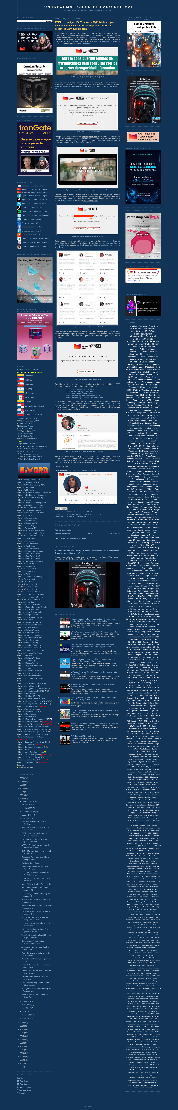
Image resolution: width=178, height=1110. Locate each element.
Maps (148, 784)
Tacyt (141, 487)
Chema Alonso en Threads (31, 208)
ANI (134, 937)
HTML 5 (156, 782)
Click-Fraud (155, 713)
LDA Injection (156, 986)
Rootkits (138, 688)
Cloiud (144, 952)
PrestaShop (146, 789)
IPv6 (150, 420)
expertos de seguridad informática (105, 41)
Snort (144, 1026)
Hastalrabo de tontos (151, 614)
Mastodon (129, 688)
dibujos (157, 510)
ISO (131, 978)
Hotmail (157, 568)
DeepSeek (135, 535)
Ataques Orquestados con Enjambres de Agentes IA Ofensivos (95, 723)
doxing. (152, 1049)
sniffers (130, 589)
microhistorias (152, 469)
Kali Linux (155, 497)
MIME (133, 993)
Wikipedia (149, 767)
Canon (134, 881)
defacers (148, 868)
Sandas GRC (155, 789)
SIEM (135, 1019)
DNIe (156, 611)
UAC (132, 489)
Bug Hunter (30, 480)
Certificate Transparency (135, 835)
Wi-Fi (140, 721)
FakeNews (146, 512)
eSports (147, 871)
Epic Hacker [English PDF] (35, 683)
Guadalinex (155, 970)
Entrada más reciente (63, 534)
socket (137, 1085)
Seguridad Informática (79, 517)
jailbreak (155, 446)
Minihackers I (31, 490)
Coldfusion (151, 805)
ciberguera (139, 868)
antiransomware (91, 514)
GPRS (155, 443)
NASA (138, 1003)
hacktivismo (154, 538)
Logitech (139, 991)
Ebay (128, 884)
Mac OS (144, 993)
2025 (22, 782)
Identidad (147, 354)
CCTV (144, 833)
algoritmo (150, 645)
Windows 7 (130, 413)
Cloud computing (153, 425)
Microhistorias (30, 714)
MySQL (155, 448)
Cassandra (154, 950)
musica (149, 874)
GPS (135, 446)
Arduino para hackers (34, 449)
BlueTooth (156, 474)
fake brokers (145, 925)
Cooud (133, 955)
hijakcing (145, 1064)
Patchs (152, 787)
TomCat (149, 912)
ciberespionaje (136, 428)
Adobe (136, 680)
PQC (151, 624)
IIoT (158, 975)
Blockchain (133, 392)
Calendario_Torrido (135, 548)
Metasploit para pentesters (38, 719)
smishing (131, 1085)
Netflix (139, 624)
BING (156, 420)
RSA (158, 586)
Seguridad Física (136, 423)
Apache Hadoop (145, 749)
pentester (155, 527)
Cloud (137, 464)
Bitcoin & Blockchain (33, 645)
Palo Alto (147, 851)
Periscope (154, 1011)
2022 (22, 792)
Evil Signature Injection (144, 960)
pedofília (147, 1072)
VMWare (153, 861)
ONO (157, 1003)
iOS (139, 372)
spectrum (144, 1085)
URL (140, 1034)
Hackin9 (134, 810)
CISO (130, 604)
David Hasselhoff (147, 639)
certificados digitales (140, 619)
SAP (127, 856)
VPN (148, 535)
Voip (153, 535)
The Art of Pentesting (33, 510)
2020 (22, 798)
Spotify (141, 573)
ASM (135, 695)
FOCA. (135, 963)
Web (149, 1037)
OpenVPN (145, 787)
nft (129, 522)
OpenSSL (146, 672)
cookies (143, 708)
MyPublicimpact (23, 1084)
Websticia (141, 645)
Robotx (157, 1016)
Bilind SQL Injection (141, 947)
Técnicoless (133, 482)
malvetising (153, 1070)
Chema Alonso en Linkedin (31, 231)
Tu (127, 914)
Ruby (152, 591)
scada (148, 601)
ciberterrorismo (133, 667)
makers (147, 527)
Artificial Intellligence (133, 945)
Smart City (148, 701)
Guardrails (149, 782)
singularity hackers (139, 522)
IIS (140, 446)
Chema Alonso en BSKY (30, 223)
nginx (128, 828)
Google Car (130, 807)
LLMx (138, 988)
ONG (136, 634)
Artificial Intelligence (148, 349)
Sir (158, 1021)
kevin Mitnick (145, 667)
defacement (142, 744)
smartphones (137, 830)
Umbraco (145, 1034)
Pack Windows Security (27, 436)
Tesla (128, 767)
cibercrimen (131, 397)
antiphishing (131, 609)
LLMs (141, 367)
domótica (138, 693)
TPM (133, 1031)
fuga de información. (140, 1059)
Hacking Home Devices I (35, 505)
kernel (157, 619)
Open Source (136, 418)
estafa (154, 1052)
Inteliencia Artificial (132, 981)
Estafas (155, 377)
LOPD (142, 533)
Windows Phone (146, 690)
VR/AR (151, 548)
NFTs (151, 520)
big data (143, 387)
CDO (154, 533)
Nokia (151, 899)
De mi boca (152, 955)
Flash (141, 884)
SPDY (147, 1019)
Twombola (130, 1034)
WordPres (147, 1044)
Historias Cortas (31, 518)
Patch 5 (147, 1011)
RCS (141, 904)
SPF (150, 599)
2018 (22, 1026)
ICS (147, 698)
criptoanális (135, 1049)
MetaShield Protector (136, 515)
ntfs (142, 1072)
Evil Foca (143, 510)
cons (131, 441)
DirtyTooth (142, 596)
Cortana (131, 779)
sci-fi (157, 609)
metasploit (153, 387)
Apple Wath (138, 942)
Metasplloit (149, 996)
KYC (156, 891)
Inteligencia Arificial (134, 891)
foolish (151, 609)
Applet (139, 802)
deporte (131, 693)
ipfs (159, 927)
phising (129, 876)
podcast (141, 433)
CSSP (147, 950)
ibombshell (148, 693)
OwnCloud (140, 1011)
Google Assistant (133, 886)
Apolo (145, 879)
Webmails (133, 560)
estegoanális (135, 925)
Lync (157, 991)
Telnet (146, 1031)
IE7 (152, 685)
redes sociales (152, 441)
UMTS (144, 739)
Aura (148, 377)
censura (143, 741)
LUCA (130, 377)
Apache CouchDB (143, 940)
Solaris (157, 1026)
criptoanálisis (150, 583)
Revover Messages (147, 1016)
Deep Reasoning (133, 632)
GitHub (135, 566)
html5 (148, 678)
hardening (134, 349)
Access (151, 800)
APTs (145, 800)
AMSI (148, 876)
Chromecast (141, 881)
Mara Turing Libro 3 (32, 554)
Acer (152, 937)
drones (141, 601)
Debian (144, 586)
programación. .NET (134, 1080)
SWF (144, 1021)
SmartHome (153, 494)
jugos (146, 1070)
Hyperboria (155, 843)
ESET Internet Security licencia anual (80, 392)
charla (155, 522)
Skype (139, 616)
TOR (150, 510)
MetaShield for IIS (144, 896)
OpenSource (132, 573)
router (158, 828)
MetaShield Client (145, 756)
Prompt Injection (138, 479)
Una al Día (28, 750)
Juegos (144, 420)
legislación (135, 533)
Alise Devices (137, 879)
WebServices (133, 863)
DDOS (129, 650)
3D (154, 647)
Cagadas (150, 802)
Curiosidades (149, 328)
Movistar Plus (142, 520)
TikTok (156, 599)
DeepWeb (136, 650)
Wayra (153, 464)
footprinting (133, 525)
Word (156, 917)
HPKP (142, 886)
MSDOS (130, 672)
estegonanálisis (133, 825)
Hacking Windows (32, 630)
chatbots (141, 594)
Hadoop (146, 716)
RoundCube (147, 907)
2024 (22, 785)
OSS (134, 1006)
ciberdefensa (152, 741)
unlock (136, 1087)
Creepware (155, 835)
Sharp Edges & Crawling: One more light (37, 884)
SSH (157, 591)
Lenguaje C (133, 812)
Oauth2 (140, 606)
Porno (148, 734)
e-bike (154, 868)
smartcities (144, 711)
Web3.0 (156, 792)
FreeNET (147, 884)
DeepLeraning (133, 958)
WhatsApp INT (30, 528)
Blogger (151, 589)
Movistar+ (150, 515)
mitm (129, 390)
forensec (157, 1057)
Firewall (154, 512)
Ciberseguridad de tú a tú (34, 533)
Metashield (131, 581)
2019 (22, 1023)
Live (140, 812)
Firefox (139, 431)
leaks (143, 657)
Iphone (131, 354)
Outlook (155, 652)
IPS (141, 889)
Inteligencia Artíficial (145, 981)
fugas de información (135, 497)
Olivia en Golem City (35, 498)
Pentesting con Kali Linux (35, 699)
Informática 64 (142, 578)
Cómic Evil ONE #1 (32, 610)
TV (143, 675)
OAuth (146, 624)
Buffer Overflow (137, 713)
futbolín (132, 1062)
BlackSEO (150, 545)
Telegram (138, 476)
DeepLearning (152, 540)
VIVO (142, 767)
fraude (157, 395)
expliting (137, 1057)
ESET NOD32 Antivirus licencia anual (80, 390)
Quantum (139, 471)
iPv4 (157, 461)
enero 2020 (26, 1018)
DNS (145, 431)
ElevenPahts (155, 670)
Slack (151, 858)
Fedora (157, 840)
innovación (144, 392)
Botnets (141, 502)
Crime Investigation (32, 640)
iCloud (136, 769)
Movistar (155, 400)
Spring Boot (29, 602)
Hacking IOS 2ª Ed (32, 696)
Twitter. (157, 1031)
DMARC (138, 779)
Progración (131, 1014)
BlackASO (137, 833)
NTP (157, 848)
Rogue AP (130, 764)
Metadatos (149, 367)
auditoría (129, 382)
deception (154, 795)
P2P (154, 560)
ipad (138, 415)
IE (126, 846)
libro (155, 428)
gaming (147, 476)
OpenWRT (132, 1011)
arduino (140, 583)
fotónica (142, 825)
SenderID (139, 701)
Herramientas (153, 405)
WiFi (149, 400)
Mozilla (155, 759)
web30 (148, 746)
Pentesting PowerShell (33, 671)
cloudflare (154, 451)
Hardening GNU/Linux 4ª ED (36, 701)
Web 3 (155, 1037)
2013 (22, 1043)
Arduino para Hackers (33, 604)
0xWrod (152, 935)
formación (132, 344)
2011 (22, 1050)
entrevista (135, 647)
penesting (155, 1072)
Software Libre (134, 443)
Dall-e (153, 881)
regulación (131, 746)
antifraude (157, 767)
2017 (22, 1029)
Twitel (140, 563)
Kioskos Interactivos (151, 754)
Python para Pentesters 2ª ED (36, 678)
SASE (130, 1019)
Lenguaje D (145, 988)
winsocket (149, 1087)
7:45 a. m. (89, 511)
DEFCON (151, 629)
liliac (131, 930)
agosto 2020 (27, 815)
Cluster (28, 668)
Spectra (155, 364)
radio (155, 484)
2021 (22, 795)
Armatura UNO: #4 (33, 584)
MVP (152, 650)
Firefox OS (149, 963)
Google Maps (131, 716)
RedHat (142, 665)
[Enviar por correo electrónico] (56, 508)
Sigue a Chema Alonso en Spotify (34, 211)
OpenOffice (155, 581)
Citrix (157, 471)
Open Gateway (149, 571)
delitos (150, 744)
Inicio (90, 534)
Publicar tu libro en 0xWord (27, 370)
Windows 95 (136, 820)
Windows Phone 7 (146, 1042)
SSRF (150, 764)
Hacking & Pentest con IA (36, 492)
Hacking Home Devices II (36, 495)
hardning (138, 1064)
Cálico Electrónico (27, 428)
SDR (151, 818)
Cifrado (130, 405)
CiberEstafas (30, 546)
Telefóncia (139, 1031)
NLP (146, 899)
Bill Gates (152, 726)
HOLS (141, 843)
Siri (151, 553)
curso (129, 527)
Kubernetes (29, 541)
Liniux (133, 991)
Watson (144, 1037)
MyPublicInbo (154, 998)
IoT (128, 433)
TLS (129, 703)
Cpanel (147, 835)
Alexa (142, 545)
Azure (129, 510)
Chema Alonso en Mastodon (32, 219)
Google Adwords (154, 968)
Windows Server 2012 (33, 722)
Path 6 (130, 818)
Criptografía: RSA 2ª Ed (34, 704)
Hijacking (154, 504)
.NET (130, 446)
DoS (143, 685)
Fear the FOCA (26, 423)
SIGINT (141, 1019)
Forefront (145, 650)
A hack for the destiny (33, 635)
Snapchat (130, 792)
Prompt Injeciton (141, 1014)
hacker (146, 563)
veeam (142, 1087)
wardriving (140, 746)
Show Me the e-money (33, 577)
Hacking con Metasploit (34, 625)
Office (134, 487)
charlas (142, 346)
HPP (128, 810)
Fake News (132, 492)
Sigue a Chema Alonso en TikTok (34, 200)
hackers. (146, 1062)
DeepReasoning (134, 685)
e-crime (156, 459)
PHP (139, 448)
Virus (129, 637)
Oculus (145, 1006)
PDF (150, 499)
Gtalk (135, 843)
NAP (141, 899)
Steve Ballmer (146, 1029)
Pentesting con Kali (34, 446)
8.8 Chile (28, 380)
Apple (140, 359)
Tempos (139, 364)
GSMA (132, 662)
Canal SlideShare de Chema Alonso (35, 239)
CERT (128, 881)
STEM (134, 1021)
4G (131, 695)
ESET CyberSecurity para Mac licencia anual (83, 396)
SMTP (132, 718)
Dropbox (130, 698)
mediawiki (131, 1072)
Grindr (148, 970)
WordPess (139, 1044)
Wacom (138, 1037)
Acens (158, 800)
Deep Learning (139, 400)
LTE (146, 846)
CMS (139, 683)
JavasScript (155, 983)
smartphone (145, 504)
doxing (134, 601)
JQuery (148, 983)
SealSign (130, 655)
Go (129, 734)
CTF (137, 751)
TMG (128, 1031)
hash (148, 825)
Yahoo (137, 568)
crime (150, 823)
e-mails (131, 576)
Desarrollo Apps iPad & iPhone (37, 727)
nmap (128, 711)
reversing (145, 543)
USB (129, 594)
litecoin (154, 797)
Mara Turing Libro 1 (32, 559)
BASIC (138, 726)
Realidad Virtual (132, 665)
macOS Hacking (31, 643)
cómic (142, 535)
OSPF (129, 1006)
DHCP (131, 838)
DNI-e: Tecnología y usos (34, 752)
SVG (139, 1021)
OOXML (144, 494)
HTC (133, 973)
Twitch (132, 914)
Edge (156, 639)
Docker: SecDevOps (33, 622)
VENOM (157, 1034)
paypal (157, 744)
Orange (155, 815)
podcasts (130, 431)
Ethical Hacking (32, 454)
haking (157, 925)
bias (134, 594)
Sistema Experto (134, 1024)
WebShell (130, 1039)
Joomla (152, 578)
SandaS (156, 764)
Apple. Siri (146, 942)
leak (131, 464)
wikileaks (154, 550)
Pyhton (136, 818)
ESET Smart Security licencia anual (79, 394)
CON (156, 415)
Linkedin (139, 558)
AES (137, 774)
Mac (148, 533)
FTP (144, 660)
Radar (138, 1016)
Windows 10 (152, 436)
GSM (133, 558)
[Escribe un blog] (58, 508)
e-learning (140, 871)
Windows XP (142, 466)
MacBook (138, 672)
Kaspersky (139, 846)
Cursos (134, 346)
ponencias (141, 1077)
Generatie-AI (155, 884)
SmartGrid (130, 1026)
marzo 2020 (27, 1011)
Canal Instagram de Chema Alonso (35, 247)
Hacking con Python (33, 676)
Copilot (143, 751)
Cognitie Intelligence (140, 805)
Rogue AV (130, 907)
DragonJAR (29, 376)
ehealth (137, 657)
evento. (149, 1054)
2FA (154, 410)
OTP (128, 616)
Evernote (134, 884)
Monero (154, 784)
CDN (149, 833)
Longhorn (154, 894)
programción (145, 1080)
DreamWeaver (143, 958)
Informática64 (136, 571)
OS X (139, 642)
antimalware (77, 514)
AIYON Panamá (30, 410)
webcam (146, 550)
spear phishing (133, 611)
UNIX (133, 767)
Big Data (28, 515)
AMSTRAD (156, 601)
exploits (132, 484)
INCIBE (136, 889)
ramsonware (154, 1080)
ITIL (135, 978)
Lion (152, 698)
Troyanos (151, 479)
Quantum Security (33, 485)
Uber (147, 861)
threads (155, 932)
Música (136, 390)
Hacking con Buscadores (33, 747)
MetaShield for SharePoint (136, 996)
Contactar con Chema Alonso (33, 186)
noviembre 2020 (28, 805)
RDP (134, 616)
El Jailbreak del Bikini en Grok (82, 736)
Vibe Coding (136, 703)
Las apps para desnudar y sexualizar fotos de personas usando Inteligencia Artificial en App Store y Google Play (95, 620)
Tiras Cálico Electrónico (36, 597)
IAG (131, 784)
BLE (151, 611)
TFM (142, 861)
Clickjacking (146, 683)
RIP (133, 1016)
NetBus (144, 1003)
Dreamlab (28, 384)
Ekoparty (28, 389)
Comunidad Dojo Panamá (34, 406)
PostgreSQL (136, 789)
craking (128, 1049)
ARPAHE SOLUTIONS (33, 415)
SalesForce (139, 856)
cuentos (145, 609)
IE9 (129, 642)
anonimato (148, 507)
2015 (22, 1036)
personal (132, 372)
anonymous (152, 706)
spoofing (133, 453)
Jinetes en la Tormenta (34, 561)
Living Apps (140, 436)
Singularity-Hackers (24, 1087)
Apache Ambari (131, 940)
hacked (142, 469)
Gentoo (129, 843)
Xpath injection (138, 795)
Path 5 (145, 591)
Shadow (130, 858)
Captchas (148, 576)
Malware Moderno (32, 548)
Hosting (141, 810)
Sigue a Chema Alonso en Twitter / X (36, 215)
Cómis (138, 955)
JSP (135, 784)
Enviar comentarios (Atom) (76, 538)
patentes (135, 711)
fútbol (155, 708)
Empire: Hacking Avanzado (35, 594)
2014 (22, 1040)
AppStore (151, 774)
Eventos (143, 326)
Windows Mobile (132, 690)
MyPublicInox (154, 1001)
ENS (157, 589)
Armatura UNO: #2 (33, 589)
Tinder (137, 739)
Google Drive (140, 807)
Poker (154, 851)
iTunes (147, 1067)
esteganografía (134, 512)
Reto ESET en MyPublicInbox (91, 131)
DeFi (158, 629)
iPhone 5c (138, 927)
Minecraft (131, 998)
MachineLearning (132, 896)
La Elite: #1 (31, 579)
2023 (22, 788)
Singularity (144, 858)
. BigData (139, 935)
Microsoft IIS (148, 815)
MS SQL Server (145, 525)
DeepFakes (155, 413)
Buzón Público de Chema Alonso (34, 193)
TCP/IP (157, 688)
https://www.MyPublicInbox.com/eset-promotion (73, 87)
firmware (150, 1057)
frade (130, 1059)
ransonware (139, 932)
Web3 (155, 385)
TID (156, 515)
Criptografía (134, 387)
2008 (22, 1060)
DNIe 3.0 (146, 779)
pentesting (135, 331)
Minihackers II (31, 487)
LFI (157, 685)
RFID (155, 662)
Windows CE (149, 914)
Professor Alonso (26, 426)
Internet (133, 362)
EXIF (158, 881)
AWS (130, 680)
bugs (156, 403)
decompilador (147, 922)
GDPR (150, 596)
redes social (133, 1082)
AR (138, 937)
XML (131, 795)
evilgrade (155, 871)
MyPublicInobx (134, 899)
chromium (156, 866)
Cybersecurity (147, 568)
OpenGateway (141, 599)
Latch (145, 351)
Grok (158, 807)
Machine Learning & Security (36, 607)
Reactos (150, 853)
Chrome (155, 476)
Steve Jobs (132, 645)
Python (157, 380)
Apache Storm (155, 940)
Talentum (148, 487)
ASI (148, 937)
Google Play (144, 453)
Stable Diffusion (150, 718)
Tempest (138, 655)
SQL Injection (133, 385)
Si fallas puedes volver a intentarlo (90, 379)
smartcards (136, 876)
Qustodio (135, 904)
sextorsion (155, 678)
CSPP (136, 604)
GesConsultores (142, 968)
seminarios (130, 774)
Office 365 (148, 606)
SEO (138, 543)
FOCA (147, 364)
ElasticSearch (153, 958)
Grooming (132, 754)
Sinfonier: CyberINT (32, 660)
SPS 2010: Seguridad (32, 755)
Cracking (131, 448)
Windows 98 (155, 1039)
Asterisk (150, 879)
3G (142, 576)
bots (155, 499)
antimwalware (130, 919)
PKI (153, 672)
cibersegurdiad (155, 919)
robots (129, 502)
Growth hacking (139, 782)
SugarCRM (155, 1029)
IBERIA (153, 975)
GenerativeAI (147, 382)
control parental (133, 639)
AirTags (153, 876)
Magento (136, 756)
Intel (149, 662)
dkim (128, 601)
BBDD (157, 774)
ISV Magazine (148, 889)
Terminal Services (152, 502)
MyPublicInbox (23, 1081)
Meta (134, 642)
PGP (139, 591)
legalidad (142, 517)
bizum (142, 866)
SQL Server (139, 456)
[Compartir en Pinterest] (66, 508)
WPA (129, 820)
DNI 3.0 (144, 955)
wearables (131, 935)
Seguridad (155, 634)
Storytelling (29, 526)
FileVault (141, 963)
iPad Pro (140, 1067)
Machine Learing (154, 993)
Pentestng (139, 902)
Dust (134, 550)
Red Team (29, 620)
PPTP (158, 716)
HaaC (142, 698)
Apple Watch (132, 802)
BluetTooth (151, 947)
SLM (148, 665)
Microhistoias (155, 896)
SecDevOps (153, 642)
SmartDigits (153, 1024)
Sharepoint (156, 665)
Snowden (151, 1026)
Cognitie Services (153, 952)
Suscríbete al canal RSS (31, 235)
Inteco (155, 978)
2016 (22, 1033)
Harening (155, 973)
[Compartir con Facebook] (63, 508)
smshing (146, 830)
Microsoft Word (139, 759)
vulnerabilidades (140, 589)
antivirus (132, 583)
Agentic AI (155, 555)
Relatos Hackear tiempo (34, 551)
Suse (156, 858)
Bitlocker (155, 749)
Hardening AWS (31, 523)
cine (135, 517)
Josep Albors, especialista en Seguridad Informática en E (89, 451)
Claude (157, 489)
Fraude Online (29, 745)
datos (157, 520)
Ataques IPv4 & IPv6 (34, 457)
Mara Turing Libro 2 (32, 556)
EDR (148, 751)
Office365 (130, 599)
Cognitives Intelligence (135, 731)
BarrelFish (130, 947)
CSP (141, 950)
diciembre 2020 (28, 801)
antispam (155, 573)
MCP (150, 846)
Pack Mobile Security (26, 434)
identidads (133, 1070)
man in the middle (139, 874)
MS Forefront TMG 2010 (33, 757)
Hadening (148, 973)
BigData (149, 395)
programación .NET (134, 555)
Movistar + (147, 438)
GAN (154, 622)
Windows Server (135, 408)
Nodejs (138, 787)
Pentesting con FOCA (33, 691)
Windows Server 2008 (151, 703)
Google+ (129, 782)
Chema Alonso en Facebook (32, 227)
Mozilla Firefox (150, 558)
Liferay (153, 988)
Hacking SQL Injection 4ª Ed (36, 732)
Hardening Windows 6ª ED (34, 742)
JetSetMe (135, 986)
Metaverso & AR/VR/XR (34, 513)
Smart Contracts (149, 616)
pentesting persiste (150, 1075)
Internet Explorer (145, 397)
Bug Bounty (29, 564)
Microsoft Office (143, 581)
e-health (130, 657)
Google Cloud (145, 604)
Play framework (148, 902)
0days (152, 711)
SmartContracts (152, 456)
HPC (129, 973)
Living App (137, 474)
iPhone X (153, 927)
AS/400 (142, 937)
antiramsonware (131, 1047)
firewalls (140, 797)
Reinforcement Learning (152, 904)
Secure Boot (148, 856)
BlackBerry (133, 729)
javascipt (155, 825)
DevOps (151, 586)
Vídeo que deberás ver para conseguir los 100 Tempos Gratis (90, 190)
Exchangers (156, 960)
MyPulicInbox (131, 1003)
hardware (141, 403)
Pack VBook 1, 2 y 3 (26, 451)
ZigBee (154, 1044)
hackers (103, 514)
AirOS (157, 937)
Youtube (131, 415)
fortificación (139, 441)
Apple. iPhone (155, 942)
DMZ (154, 683)
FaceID (154, 751)
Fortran (156, 963)
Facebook (140, 374)
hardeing (153, 1062)
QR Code (155, 762)
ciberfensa (146, 919)
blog (155, 423)
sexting (132, 622)
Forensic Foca (153, 660)
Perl (157, 787)
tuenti (137, 586)
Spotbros (137, 1029)
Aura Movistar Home (147, 945)
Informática (141, 978)
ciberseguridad (137, 336)
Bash (129, 777)
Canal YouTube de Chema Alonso (34, 243)
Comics (141, 357)
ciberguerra (154, 466)
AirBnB (130, 833)
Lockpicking (145, 894)
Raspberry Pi (30, 571)
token (146, 492)
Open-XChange (138, 1008)
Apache (141, 425)
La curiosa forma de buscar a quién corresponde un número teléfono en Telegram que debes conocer (93, 660)
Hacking (132, 326)
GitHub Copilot (141, 662)
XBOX (148, 573)
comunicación (142, 823)
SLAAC (138, 736)
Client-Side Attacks (32, 633)
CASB (131, 950)
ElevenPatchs (131, 960)
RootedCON (144, 818)
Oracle (130, 456)
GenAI (139, 354)
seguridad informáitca (150, 772)
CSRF (148, 622)
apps (129, 504)
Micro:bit (151, 848)
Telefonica (129, 739)
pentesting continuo (144, 723)
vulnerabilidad (155, 830)
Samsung (139, 718)
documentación (133, 538)
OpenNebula (155, 1008)
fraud (152, 925)
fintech (144, 1057)
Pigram (128, 789)
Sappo (145, 736)
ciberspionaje (134, 708)
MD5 (128, 993)
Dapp (136, 838)
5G (158, 746)
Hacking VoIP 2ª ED (33, 711)
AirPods (135, 749)
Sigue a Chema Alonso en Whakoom (35, 204)
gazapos (139, 1062)
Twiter (151, 1031)
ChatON (130, 952)
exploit (146, 418)
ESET (78, 33)
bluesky (147, 1047)
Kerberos (141, 784)
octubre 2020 (27, 808)
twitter (157, 382)
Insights (148, 978)
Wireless (130, 459)
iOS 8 (157, 1064)
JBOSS (131, 846)
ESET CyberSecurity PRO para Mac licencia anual (85, 398)
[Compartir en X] (61, 508)
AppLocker (129, 942)
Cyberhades (21, 1093)
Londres (146, 991)
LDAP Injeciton (130, 988)
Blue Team (132, 596)
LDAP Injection (134, 499)
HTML (131, 553)
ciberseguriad (156, 1047)
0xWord (20, 1078)
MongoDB (130, 787)
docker (155, 482)
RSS (139, 550)
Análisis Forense (31, 627)
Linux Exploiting (31, 694)
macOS (132, 540)
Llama (128, 507)
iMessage (131, 723)
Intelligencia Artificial (139, 983)
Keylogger (133, 894)
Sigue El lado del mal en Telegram (34, 196)
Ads (128, 670)
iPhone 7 (145, 927)
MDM (129, 756)
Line (138, 894)
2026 (22, 778)
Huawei (147, 975)
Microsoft (131, 380)
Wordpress (132, 451)
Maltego (154, 812)
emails (148, 1052)
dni (154, 823)
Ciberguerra (30, 500)
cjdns (129, 922)
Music (157, 698)
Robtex (157, 853)
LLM (139, 351)
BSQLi (137, 629)
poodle (148, 1077)
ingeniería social (152, 594)
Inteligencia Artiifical (147, 891)
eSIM (128, 925)
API (152, 543)
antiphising (154, 863)
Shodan (146, 446)
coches (156, 655)
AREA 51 (28, 402)
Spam (148, 385)
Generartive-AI (151, 965)
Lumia (152, 991)
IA (146, 331)
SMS (156, 438)
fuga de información (152, 530)
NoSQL (148, 762)
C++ (158, 947)
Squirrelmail (153, 909)
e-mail (155, 372)
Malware (151, 346)
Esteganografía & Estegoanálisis (37, 689)
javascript (131, 466)
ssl (135, 502)
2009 (22, 1057)
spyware (155, 667)
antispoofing (154, 721)
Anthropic (143, 774)
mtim (137, 1072)
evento (151, 619)
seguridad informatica (150, 1082)
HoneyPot (140, 754)
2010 (22, 1053)
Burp (156, 879)
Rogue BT (138, 907)
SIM (141, 634)
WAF (155, 675)
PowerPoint (130, 853)
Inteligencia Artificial (143, 334)
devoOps (155, 922)
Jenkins (128, 986)
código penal (137, 922)
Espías (135, 840)
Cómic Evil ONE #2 (34, 599)
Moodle (148, 759)
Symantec (142, 912)
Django (129, 840)
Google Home (146, 632)
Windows (132, 357)
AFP (143, 876)
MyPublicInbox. (143, 1001)
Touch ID (155, 912)
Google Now (141, 970)
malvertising (130, 800)
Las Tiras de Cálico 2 (35, 536)
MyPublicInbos (132, 1001)
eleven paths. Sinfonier (138, 1052)
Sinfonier (144, 553)
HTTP (130, 476)
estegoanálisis (146, 647)
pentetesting (132, 1077)
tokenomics (131, 425)
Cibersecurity (154, 777)
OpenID (147, 1008)
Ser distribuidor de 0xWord (27, 418)
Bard (149, 560)
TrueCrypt (143, 792)
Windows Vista (140, 405)
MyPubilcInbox (132, 762)
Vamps (150, 792)
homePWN (130, 927)
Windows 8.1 (137, 637)
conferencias (147, 339)
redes (137, 382)
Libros (145, 341)
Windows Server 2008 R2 (145, 917)
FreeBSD (133, 965)
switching (139, 800)
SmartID (157, 701)
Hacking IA (30, 482)
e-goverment (138, 527)
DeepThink (154, 838)
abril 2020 (26, 1008)
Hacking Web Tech (32, 658)
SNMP (144, 764)
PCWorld (130, 471)
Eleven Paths (150, 359)
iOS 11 (152, 1064)
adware (129, 517)
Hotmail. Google (138, 975)
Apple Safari (144, 670)
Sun (155, 606)
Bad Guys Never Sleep (30, 863)
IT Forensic (29, 393)
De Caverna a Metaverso (34, 531)
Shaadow (157, 856)
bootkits (129, 769)
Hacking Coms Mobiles (34, 737)
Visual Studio (147, 655)
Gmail (151, 431)
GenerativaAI (132, 968)
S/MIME (138, 764)
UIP (135, 1034)
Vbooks (149, 675)
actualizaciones (144, 863)
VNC (137, 914)
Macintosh (146, 812)
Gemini (149, 433)
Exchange (142, 840)
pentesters (141, 540)
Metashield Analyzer (141, 848)
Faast (128, 474)
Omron (151, 1006)
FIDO (129, 963)
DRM (148, 881)
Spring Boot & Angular (33, 612)
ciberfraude (131, 868)
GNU (136, 698)
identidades (153, 1067)
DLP (155, 695)
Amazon (146, 474)
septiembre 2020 (28, 812)
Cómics (131, 374)
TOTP (155, 525)
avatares (157, 690)
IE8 (147, 810)
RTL (144, 853)
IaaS (156, 889)
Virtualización (132, 721)
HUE (147, 886)
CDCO (132, 751)
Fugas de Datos (153, 517)
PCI (136, 851)
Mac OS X (139, 459)
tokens (150, 415)
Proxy (144, 499)
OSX (131, 851)
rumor (140, 1082)
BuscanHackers (138, 777)
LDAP (140, 492)
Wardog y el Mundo (32, 709)
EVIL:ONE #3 (32, 569)
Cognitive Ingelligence (149, 729)
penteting (156, 874)
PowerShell (139, 395)
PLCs (128, 701)
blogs (133, 433)
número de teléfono (138, 828)
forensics (142, 560)
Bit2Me (135, 510)
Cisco (147, 713)
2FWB (132, 726)
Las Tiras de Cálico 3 (35, 508)
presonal (154, 1077)
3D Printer (144, 611)
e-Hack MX (29, 397)
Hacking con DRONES (33, 638)
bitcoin (146, 408)
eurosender (141, 1054)
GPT (157, 431)
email (150, 708)
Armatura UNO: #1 (33, 592)
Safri (154, 1021)
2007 (22, 1063)
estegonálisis (132, 1054)
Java (129, 487)
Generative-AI (152, 374)
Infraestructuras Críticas (34, 650)
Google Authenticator (134, 614)
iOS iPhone (132, 1067)
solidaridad (148, 932)
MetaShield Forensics (135, 815)
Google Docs (131, 970)
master (155, 693)
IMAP (130, 889)
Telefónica (154, 341)
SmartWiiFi (138, 1026)
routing (129, 830)
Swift (135, 912)
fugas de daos (152, 1059)
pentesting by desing (135, 772)
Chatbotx (137, 952)
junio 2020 (26, 1001)
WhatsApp (139, 377)
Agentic (157, 507)
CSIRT (137, 950)
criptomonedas (145, 410)
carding (135, 741)
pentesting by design (136, 1075)
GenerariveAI (141, 965)
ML (141, 566)
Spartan (130, 1029)
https (139, 484)
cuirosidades (145, 1049)
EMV (157, 805)
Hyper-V (147, 843)
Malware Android (31, 663)
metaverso (147, 484)
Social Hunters (30, 538)
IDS (148, 685)
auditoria (138, 919)
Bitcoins (148, 423)
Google (136, 339)
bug (142, 385)
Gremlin (135, 734)
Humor (155, 344)
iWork (142, 769)
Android (133, 359)
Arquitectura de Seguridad (36, 503)
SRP (152, 1019)
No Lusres (151, 1003)
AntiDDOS (144, 680)
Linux (155, 354)
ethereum (144, 538)
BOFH (145, 726)
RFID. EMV (151, 1014)
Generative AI (133, 420)
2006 (22, 1067)
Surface (130, 912)
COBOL (155, 833)
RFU (157, 1014)
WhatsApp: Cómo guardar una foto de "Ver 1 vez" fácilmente (94, 632)
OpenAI (153, 453)
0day (137, 576)
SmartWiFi (132, 563)
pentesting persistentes (150, 930)
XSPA (146, 721)
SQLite (147, 634)
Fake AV (150, 840)
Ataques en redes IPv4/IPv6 (36, 729)
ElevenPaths (145, 344)
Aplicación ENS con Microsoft (36, 734)
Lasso (157, 810)
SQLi (137, 553)
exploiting (147, 428)
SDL (153, 907)
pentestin (156, 769)
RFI (133, 701)
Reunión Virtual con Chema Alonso (35, 189)
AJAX (129, 937)
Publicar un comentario (63, 530)
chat (155, 553)
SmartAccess (145, 1024)
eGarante (133, 797)
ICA (152, 716)
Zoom (147, 795)
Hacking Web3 (30, 521)
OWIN (139, 1006)
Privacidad (151, 336)
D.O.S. (144, 629)
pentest (133, 351)
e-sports (141, 678)
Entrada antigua (114, 534)
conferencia (132, 469)
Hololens (129, 975)
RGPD (129, 1016)
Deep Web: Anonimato (33, 666)
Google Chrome (135, 438)
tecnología (141, 622)
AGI (157, 935)
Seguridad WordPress (33, 653)
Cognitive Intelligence (150, 390)
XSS (143, 415)
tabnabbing (154, 1085)
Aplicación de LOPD (32, 760)
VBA (151, 1034)
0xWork (145, 935)
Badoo (157, 945)
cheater (148, 866)
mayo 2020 (26, 1005)
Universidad (132, 367)
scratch (155, 723)
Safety (149, 1021)
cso (135, 744)
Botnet (140, 530)
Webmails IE (138, 1039)
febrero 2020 (27, 1015)
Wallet (150, 739)
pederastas (137, 930)
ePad (158, 1049)
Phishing (131, 403)
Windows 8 (136, 461)
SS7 (132, 856)
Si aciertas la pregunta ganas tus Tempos (90, 236)
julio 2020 (26, 818)
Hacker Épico (30, 716)
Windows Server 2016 (34, 459)
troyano (146, 555)
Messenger (132, 624)
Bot (158, 647)
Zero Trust (148, 820)
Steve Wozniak (148, 688)
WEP (141, 914)
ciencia (129, 744)
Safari (138, 675)
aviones (133, 823)
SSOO (137, 909)
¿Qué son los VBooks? (27, 444)
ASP (130, 749)
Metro (156, 996)
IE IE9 (153, 418)
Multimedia (139, 652)
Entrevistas (139, 369)
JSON (151, 810)
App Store (134, 670)
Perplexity (130, 543)
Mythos (141, 762)
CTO (146, 777)
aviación (156, 820)
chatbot (136, 504)
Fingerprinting (152, 357)
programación (143, 413)
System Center (134, 861)
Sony (136, 792)
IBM (144, 548)
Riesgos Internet (31, 615)
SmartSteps (144, 909)
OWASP (148, 652)
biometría (139, 489)
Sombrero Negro (31, 543)
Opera (145, 642)
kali (128, 461)
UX (138, 767)
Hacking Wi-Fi (30, 566)
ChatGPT (147, 372)
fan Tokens (149, 489)
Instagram (131, 520)
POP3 (141, 851)
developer (149, 471)
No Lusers (143, 362)
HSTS (140, 716)
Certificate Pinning (145, 695)
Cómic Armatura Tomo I (34, 617)
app (138, 609)
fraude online (148, 461)
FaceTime (154, 779)
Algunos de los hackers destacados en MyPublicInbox (90, 326)
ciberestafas (145, 482)
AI (142, 331)
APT (152, 492)
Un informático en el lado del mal (89, 7)
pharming (131, 932)
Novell (142, 734)
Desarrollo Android (32, 706)
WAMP (132, 1037)
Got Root (28, 655)
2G (154, 746)
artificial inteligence (133, 866)
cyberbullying (132, 678)
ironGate (140, 1070)
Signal (137, 858)
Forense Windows (31, 762)
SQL (156, 818)
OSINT (28, 574)
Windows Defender (133, 1042)
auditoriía (140, 1047)
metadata (146, 448)
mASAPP (148, 769)
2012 (22, 1046)
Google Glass (150, 807)
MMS (138, 993)
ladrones (147, 797)
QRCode (138, 853)
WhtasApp (147, 1039)
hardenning (130, 1064)
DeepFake (148, 731)
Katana (142, 986)
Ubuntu (149, 459)
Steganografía (154, 736)
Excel (147, 497)
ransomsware (150, 828)
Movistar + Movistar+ (142, 998)
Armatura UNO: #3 (33, 587)
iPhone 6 (130, 874)
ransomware (131, 530)
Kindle (148, 986)
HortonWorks (154, 886)
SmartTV (145, 464)
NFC (156, 596)
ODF (150, 522)
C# (144, 802)
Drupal (156, 731)
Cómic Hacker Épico (33, 673)
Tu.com (147, 566)
